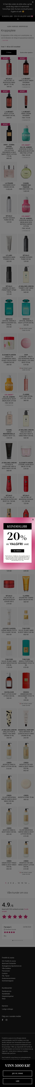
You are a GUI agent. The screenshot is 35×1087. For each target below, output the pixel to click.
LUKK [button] (17, 1081)
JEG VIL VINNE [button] (17, 1073)
